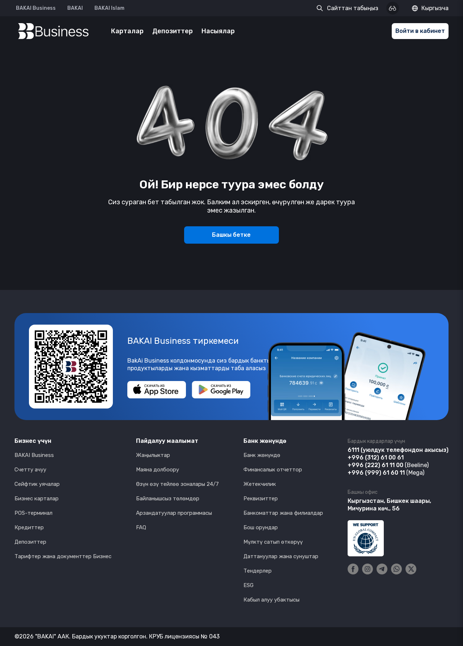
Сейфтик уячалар (37, 484)
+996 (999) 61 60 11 (376, 472)
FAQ (141, 527)
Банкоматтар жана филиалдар (283, 513)
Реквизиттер (260, 498)
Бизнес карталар (36, 498)
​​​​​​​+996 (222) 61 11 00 (375, 465)
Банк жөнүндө (261, 455)
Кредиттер (29, 527)
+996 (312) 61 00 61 (376, 457)
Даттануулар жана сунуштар (280, 556)
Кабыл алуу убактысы (271, 599)
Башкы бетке (231, 234)
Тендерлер (257, 571)
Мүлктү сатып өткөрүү (273, 542)
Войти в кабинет (420, 30)
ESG (248, 585)
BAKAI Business (36, 8)
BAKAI (75, 8)
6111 (353, 449)
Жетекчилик (259, 484)
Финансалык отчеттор (272, 469)
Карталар (127, 31)
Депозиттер (172, 31)
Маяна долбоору (157, 469)
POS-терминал (33, 513)
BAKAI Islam (109, 8)
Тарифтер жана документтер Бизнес (62, 556)
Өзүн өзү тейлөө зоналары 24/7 (177, 484)
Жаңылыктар (153, 455)
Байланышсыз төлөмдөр (167, 498)
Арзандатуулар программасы (174, 513)
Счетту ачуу (30, 469)
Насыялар (218, 31)
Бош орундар (260, 527)
